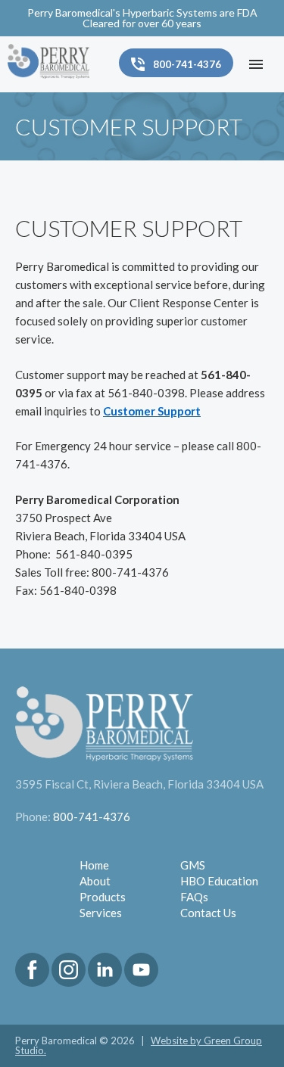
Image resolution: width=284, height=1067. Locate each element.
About (95, 881)
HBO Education (219, 881)
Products (103, 897)
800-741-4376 (91, 816)
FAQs (194, 897)
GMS (192, 865)
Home (94, 865)
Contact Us (208, 912)
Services (101, 912)
